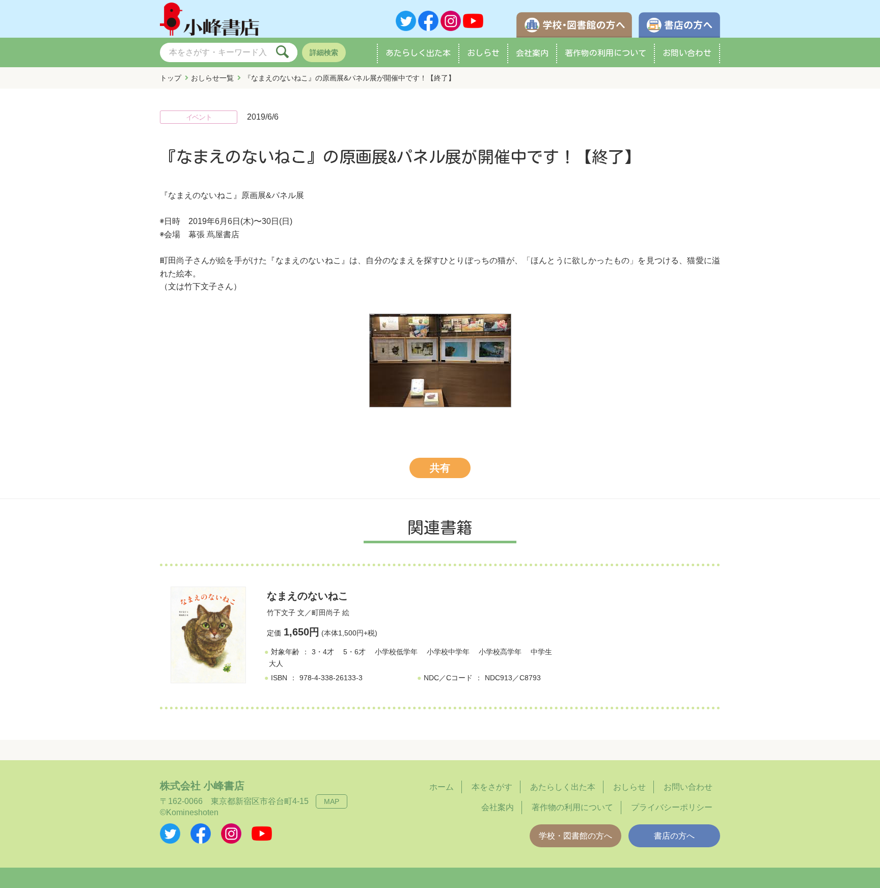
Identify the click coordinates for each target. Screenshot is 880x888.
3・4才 (323, 652)
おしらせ (483, 53)
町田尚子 (326, 612)
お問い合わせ (687, 53)
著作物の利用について (605, 53)
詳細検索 (324, 52)
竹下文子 (281, 612)
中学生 (541, 652)
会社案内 (532, 53)
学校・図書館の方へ (575, 835)
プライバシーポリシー (671, 807)
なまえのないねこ (307, 595)
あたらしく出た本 (418, 53)
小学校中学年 (448, 652)
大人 (276, 663)
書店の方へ (674, 835)
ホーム (441, 787)
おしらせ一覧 (212, 78)
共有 (440, 468)
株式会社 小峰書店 (202, 785)
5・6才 (354, 652)
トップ (170, 78)
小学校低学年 (396, 652)
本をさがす (492, 787)
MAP (331, 801)
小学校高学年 (500, 652)
